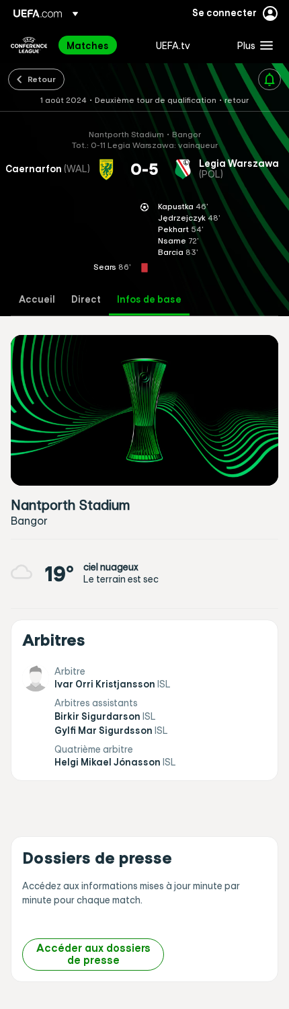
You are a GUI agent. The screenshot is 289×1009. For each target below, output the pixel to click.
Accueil (37, 300)
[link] (88, 45)
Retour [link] (42, 78)
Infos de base (149, 300)
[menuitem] (100, 45)
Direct (86, 300)
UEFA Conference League (29, 45)
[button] (252, 45)
